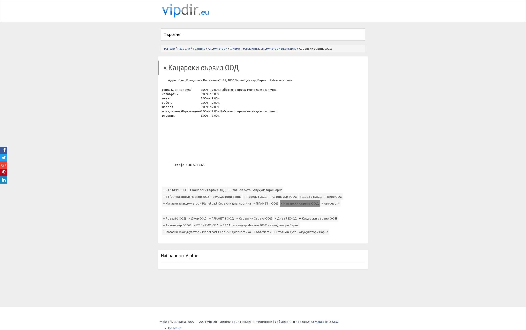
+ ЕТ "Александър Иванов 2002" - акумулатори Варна (202, 196)
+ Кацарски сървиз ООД (300, 203)
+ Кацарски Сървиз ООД (208, 190)
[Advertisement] (317, 10)
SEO (335, 321)
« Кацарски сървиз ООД (201, 67)
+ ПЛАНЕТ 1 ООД (265, 203)
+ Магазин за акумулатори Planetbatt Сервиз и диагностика (207, 203)
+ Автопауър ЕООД (283, 196)
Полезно (175, 328)
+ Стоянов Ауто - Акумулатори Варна (255, 190)
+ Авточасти (330, 203)
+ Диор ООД (333, 196)
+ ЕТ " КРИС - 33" (175, 190)
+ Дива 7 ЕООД (311, 196)
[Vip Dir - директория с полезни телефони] (184, 10)
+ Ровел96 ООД (255, 196)
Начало (169, 48)
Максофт (322, 321)
